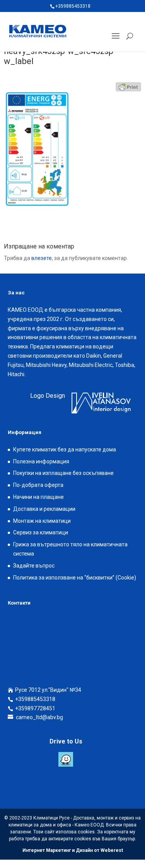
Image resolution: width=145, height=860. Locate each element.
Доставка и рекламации (44, 509)
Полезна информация (41, 461)
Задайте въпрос (34, 566)
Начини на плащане (38, 497)
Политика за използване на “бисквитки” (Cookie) (74, 577)
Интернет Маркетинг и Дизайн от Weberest (72, 850)
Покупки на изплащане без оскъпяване (63, 473)
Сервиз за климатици (40, 532)
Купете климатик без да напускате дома (64, 449)
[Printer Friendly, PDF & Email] (128, 86)
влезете (41, 258)
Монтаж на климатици (42, 521)
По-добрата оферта (38, 485)
